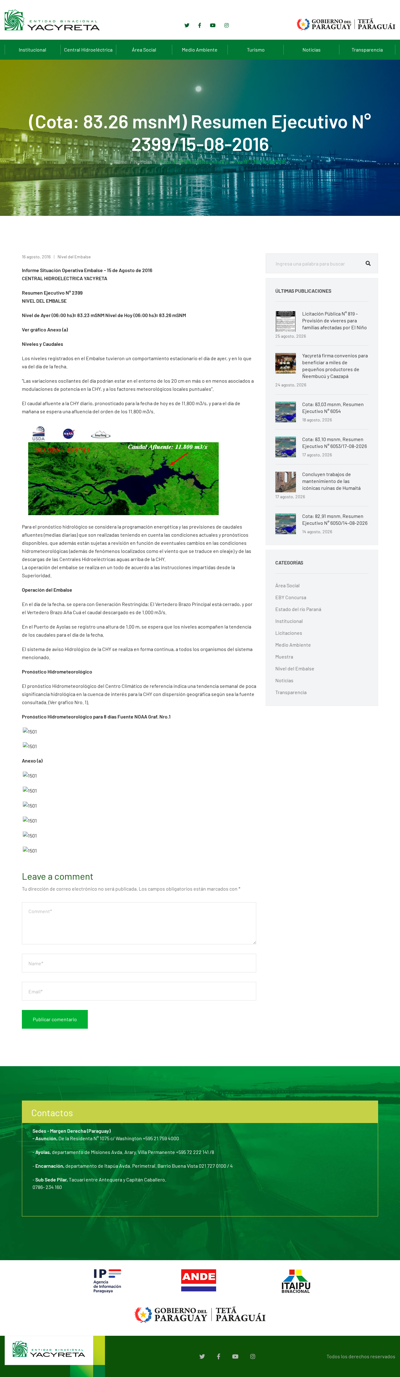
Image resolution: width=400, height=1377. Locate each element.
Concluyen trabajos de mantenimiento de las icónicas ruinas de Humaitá (331, 481)
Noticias (311, 49)
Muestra (284, 656)
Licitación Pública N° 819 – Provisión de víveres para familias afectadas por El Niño (334, 320)
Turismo (256, 49)
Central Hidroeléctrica (88, 49)
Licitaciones (288, 633)
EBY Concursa (290, 597)
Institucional (32, 49)
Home (120, 162)
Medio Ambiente (200, 49)
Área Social (144, 49)
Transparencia (367, 49)
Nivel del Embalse (74, 256)
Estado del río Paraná (298, 609)
